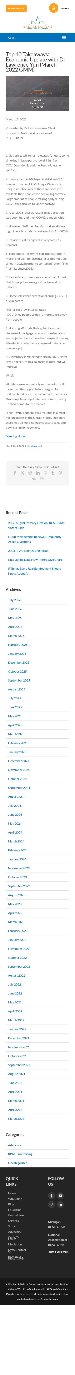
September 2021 (19, 1065)
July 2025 (14, 698)
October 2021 (17, 1056)
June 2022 (15, 993)
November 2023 (19, 868)
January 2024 (17, 859)
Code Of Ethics (13, 1238)
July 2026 (14, 600)
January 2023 (17, 939)
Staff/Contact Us (16, 1250)
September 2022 (19, 966)
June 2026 (15, 609)
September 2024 (19, 787)
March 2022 (16, 1020)
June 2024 (15, 814)
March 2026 (16, 635)
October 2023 (17, 877)
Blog (11, 1204)
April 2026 (15, 626)
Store (11, 1226)
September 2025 (19, 680)
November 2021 (19, 1047)
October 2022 (17, 957)
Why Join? (15, 1198)
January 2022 (17, 1029)
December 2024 (18, 761)
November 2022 (19, 948)
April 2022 (15, 1011)
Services (13, 1220)
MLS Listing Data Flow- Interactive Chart (35, 559)
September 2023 (19, 886)
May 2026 (15, 617)
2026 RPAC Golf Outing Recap (28, 550)
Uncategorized (34, 446)
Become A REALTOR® (16, 1257)
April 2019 (15, 1109)
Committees (16, 1215)
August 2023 (16, 895)
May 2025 (15, 716)
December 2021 (18, 1038)
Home (12, 1193)
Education (15, 1209)
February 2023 (18, 930)
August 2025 (16, 689)
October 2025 (17, 671)
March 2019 (16, 1118)
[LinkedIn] (60, 1204)
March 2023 (16, 922)
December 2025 (18, 662)
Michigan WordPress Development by (27, 1289)
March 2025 (16, 734)
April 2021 (15, 1091)
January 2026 (17, 653)
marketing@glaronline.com (44, 1299)
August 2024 (16, 796)
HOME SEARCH (16, 8)
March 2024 (16, 841)
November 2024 (19, 769)
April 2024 (15, 832)
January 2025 (17, 752)
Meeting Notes (16, 436)
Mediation (15, 1244)
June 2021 (15, 1082)
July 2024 (14, 805)
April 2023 (15, 913)
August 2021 (16, 1074)
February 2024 (18, 850)
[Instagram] (51, 1204)
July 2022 (14, 984)
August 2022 (16, 975)
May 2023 (15, 904)
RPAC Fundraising (20, 1154)
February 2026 (18, 644)
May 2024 (15, 823)
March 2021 (16, 1100)
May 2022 (15, 1002)
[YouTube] (60, 1195)
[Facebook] (51, 1195)
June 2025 (15, 707)
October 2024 (17, 778)
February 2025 (18, 743)
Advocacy (14, 1145)
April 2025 (15, 725)
